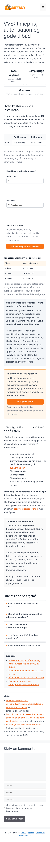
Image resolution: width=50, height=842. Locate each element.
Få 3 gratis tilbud (25, 401)
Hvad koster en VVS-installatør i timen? (22, 605)
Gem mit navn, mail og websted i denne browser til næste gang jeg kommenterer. (25, 808)
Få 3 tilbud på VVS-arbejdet (25, 246)
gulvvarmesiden (17, 468)
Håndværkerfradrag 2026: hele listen (26, 677)
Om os (23, 833)
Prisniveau (11, 200)
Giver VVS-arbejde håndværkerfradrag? (16, 626)
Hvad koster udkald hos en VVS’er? (25, 645)
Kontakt (31, 833)
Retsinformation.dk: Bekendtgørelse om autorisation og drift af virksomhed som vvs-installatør (25, 717)
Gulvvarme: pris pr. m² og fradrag (24, 660)
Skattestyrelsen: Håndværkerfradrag (23, 724)
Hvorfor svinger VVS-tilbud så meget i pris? (22, 636)
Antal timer (11, 176)
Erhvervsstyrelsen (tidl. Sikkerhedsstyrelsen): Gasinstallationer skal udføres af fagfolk (24, 704)
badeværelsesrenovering (26, 509)
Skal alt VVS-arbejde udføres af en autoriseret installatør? (24, 615)
